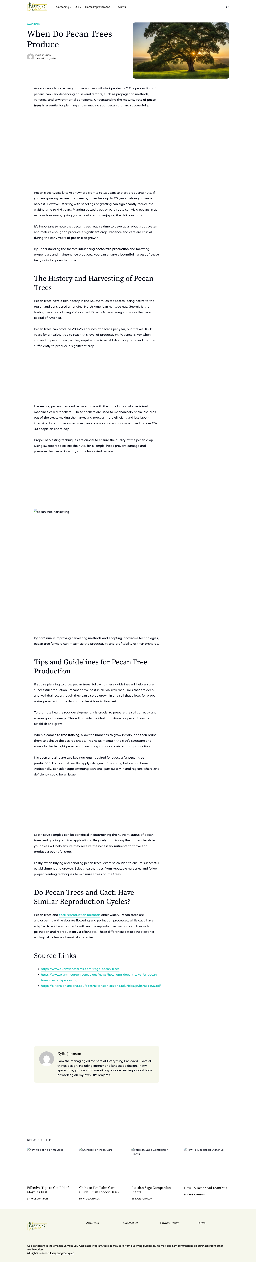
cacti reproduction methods (79, 915)
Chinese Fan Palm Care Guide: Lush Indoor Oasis (99, 1190)
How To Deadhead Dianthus (205, 1188)
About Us (92, 1223)
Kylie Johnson (44, 55)
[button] (227, 7)
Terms (201, 1223)
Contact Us (130, 1223)
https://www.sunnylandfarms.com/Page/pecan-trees (80, 969)
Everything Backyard (62, 1253)
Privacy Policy (169, 1223)
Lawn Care (33, 24)
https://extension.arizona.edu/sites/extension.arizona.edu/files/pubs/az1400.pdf (101, 986)
